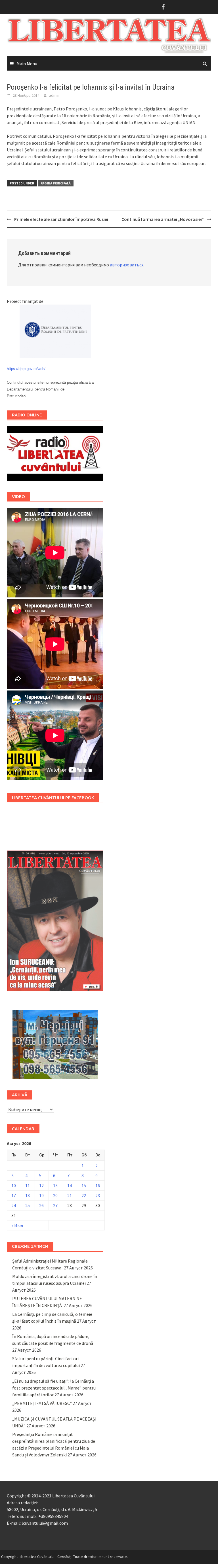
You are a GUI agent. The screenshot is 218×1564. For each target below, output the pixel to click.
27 (55, 1205)
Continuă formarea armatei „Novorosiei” (162, 219)
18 (27, 1195)
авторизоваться (126, 265)
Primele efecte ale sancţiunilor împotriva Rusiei (61, 219)
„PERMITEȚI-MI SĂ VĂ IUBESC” (42, 1403)
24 (13, 1205)
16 (97, 1185)
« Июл (17, 1225)
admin (54, 95)
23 (97, 1195)
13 (55, 1185)
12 (41, 1185)
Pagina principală (56, 183)
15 (83, 1185)
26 (41, 1205)
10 (13, 1185)
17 (13, 1195)
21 (69, 1195)
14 (69, 1185)
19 (41, 1195)
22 (83, 1195)
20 (55, 1195)
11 (27, 1185)
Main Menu (26, 63)
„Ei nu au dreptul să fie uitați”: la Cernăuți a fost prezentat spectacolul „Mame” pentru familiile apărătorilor (54, 1387)
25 (27, 1205)
